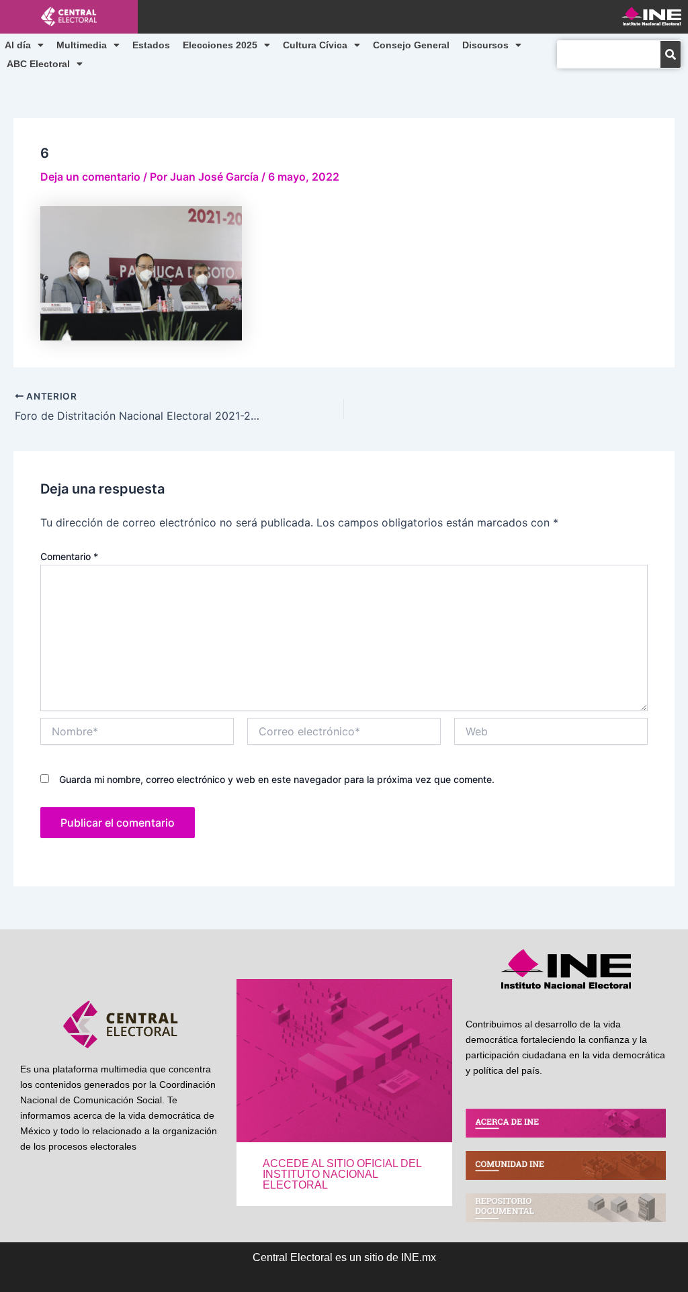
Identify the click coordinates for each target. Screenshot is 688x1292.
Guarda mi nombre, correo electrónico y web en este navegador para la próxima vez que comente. (276, 779)
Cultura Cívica (315, 45)
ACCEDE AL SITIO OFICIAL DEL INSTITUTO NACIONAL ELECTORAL (342, 1174)
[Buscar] (670, 54)
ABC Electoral (38, 63)
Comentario (69, 556)
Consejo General (411, 45)
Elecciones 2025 (220, 45)
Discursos (485, 45)
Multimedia (81, 45)
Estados (151, 45)
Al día (18, 45)
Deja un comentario (90, 176)
